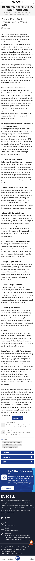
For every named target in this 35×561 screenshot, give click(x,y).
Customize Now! (7, 488)
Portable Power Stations (10, 447)
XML (12, 553)
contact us (16, 418)
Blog (19, 12)
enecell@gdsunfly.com (11, 530)
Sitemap (7, 553)
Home (14, 12)
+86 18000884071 (10, 525)
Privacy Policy (20, 553)
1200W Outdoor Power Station (12, 442)
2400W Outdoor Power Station (19, 203)
